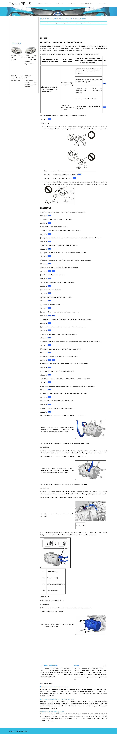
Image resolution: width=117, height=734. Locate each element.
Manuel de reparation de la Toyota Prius (16, 78)
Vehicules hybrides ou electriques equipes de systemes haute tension (30, 81)
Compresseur (94, 23)
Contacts (101, 4)
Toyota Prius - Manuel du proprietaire (16, 57)
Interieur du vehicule (70, 23)
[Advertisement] (73, 29)
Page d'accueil (45, 4)
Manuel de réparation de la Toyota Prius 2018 (52, 23)
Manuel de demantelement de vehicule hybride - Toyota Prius (30, 59)
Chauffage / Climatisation (83, 23)
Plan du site (87, 4)
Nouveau (60, 4)
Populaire (72, 4)
